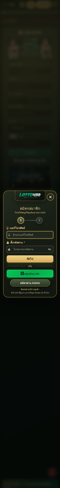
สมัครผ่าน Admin (30, 283)
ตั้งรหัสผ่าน (17, 242)
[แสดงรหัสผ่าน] (49, 249)
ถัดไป (30, 258)
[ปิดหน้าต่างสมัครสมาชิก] (50, 197)
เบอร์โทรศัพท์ (17, 228)
